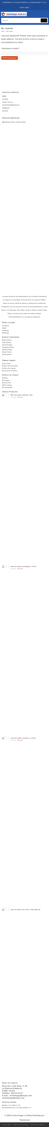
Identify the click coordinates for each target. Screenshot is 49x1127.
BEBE (4, 96)
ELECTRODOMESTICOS (10, 105)
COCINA (5, 99)
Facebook (5, 325)
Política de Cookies (9, 368)
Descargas (6, 380)
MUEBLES (6, 108)
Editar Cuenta (7, 385)
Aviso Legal (6, 363)
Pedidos (5, 378)
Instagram (5, 330)
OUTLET (5, 111)
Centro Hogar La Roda (22, 1115)
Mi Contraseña (7, 387)
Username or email (10, 48)
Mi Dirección (6, 383)
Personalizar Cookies (9, 370)
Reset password (10, 58)
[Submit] (44, 20)
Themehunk (24, 1120)
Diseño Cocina (7, 102)
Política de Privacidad (10, 366)
